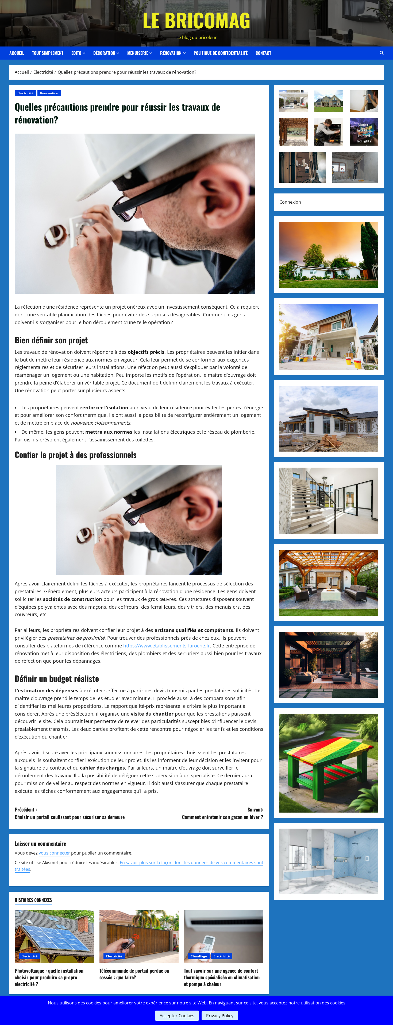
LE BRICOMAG (196, 19)
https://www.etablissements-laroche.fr (166, 645)
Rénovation (171, 53)
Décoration (104, 53)
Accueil (16, 53)
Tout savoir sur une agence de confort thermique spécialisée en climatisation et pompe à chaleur (222, 977)
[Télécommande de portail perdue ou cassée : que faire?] (139, 936)
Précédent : (70, 813)
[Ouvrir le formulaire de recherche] (382, 53)
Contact (263, 53)
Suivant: (222, 813)
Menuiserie (137, 53)
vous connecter (54, 853)
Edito (76, 53)
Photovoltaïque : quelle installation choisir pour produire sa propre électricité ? (49, 977)
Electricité (25, 93)
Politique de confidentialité (221, 53)
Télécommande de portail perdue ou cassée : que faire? (134, 974)
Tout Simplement (47, 53)
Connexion (290, 202)
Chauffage (199, 956)
